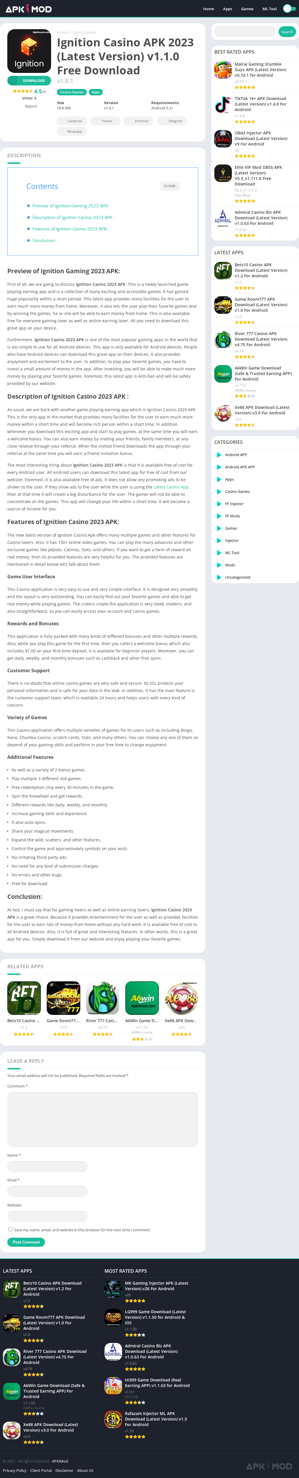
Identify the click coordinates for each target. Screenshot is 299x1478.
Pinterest (142, 121)
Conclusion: (44, 240)
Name (14, 1155)
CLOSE (170, 186)
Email (13, 1180)
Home (208, 8)
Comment (17, 1086)
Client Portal (41, 1470)
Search (287, 31)
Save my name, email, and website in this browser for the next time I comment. (82, 1229)
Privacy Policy (15, 1470)
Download (34, 80)
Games (247, 8)
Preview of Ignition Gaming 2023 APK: (70, 206)
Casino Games (84, 32)
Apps (227, 8)
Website (14, 1205)
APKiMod (60, 1461)
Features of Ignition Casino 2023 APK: (70, 229)
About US (85, 1470)
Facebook (75, 121)
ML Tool (270, 8)
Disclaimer (64, 1470)
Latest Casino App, (172, 487)
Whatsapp (74, 131)
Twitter (107, 121)
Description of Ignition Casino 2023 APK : (73, 217)
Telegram (175, 121)
